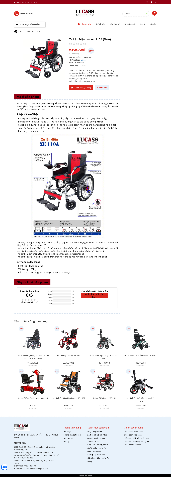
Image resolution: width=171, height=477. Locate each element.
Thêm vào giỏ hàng (82, 87)
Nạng (89, 461)
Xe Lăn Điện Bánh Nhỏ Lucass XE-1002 (68, 398)
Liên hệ (153, 24)
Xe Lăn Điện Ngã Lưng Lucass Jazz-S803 (104, 357)
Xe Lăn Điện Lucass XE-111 (68, 355)
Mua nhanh (102, 87)
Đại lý (142, 24)
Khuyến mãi (129, 24)
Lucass (84, 60)
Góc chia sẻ (115, 24)
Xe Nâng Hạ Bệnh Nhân (97, 434)
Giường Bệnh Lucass (96, 438)
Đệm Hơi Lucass (94, 451)
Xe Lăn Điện (36, 32)
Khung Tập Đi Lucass (96, 454)
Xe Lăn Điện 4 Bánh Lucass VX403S (33, 398)
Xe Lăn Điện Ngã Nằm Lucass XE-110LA (140, 399)
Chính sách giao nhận (133, 434)
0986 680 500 (27, 13)
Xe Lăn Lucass (25, 32)
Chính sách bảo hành (132, 444)
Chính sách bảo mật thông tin (136, 441)
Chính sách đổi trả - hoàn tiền (136, 438)
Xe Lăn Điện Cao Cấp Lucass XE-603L (140, 355)
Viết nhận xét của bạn (94, 295)
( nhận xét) (29, 302)
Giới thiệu (100, 24)
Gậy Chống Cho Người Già (98, 458)
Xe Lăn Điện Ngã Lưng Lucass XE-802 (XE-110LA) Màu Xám (33, 357)
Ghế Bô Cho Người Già (96, 448)
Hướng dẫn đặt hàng (72, 434)
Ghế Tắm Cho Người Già (97, 444)
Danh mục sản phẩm (29, 24)
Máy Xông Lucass (94, 431)
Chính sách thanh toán (133, 431)
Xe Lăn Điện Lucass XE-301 (104, 398)
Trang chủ (87, 24)
